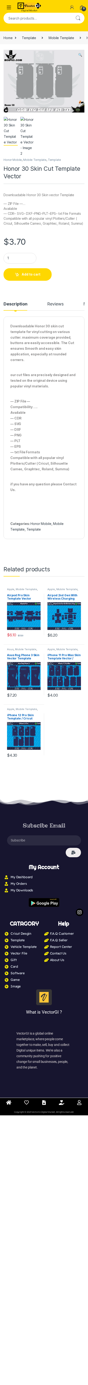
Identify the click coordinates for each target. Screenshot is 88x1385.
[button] (80, 55)
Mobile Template (61, 38)
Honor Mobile (13, 160)
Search (77, 18)
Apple (10, 589)
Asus (10, 649)
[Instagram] (79, 912)
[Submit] (73, 852)
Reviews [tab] (55, 304)
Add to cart (31, 274)
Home (8, 38)
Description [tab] (15, 304)
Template (29, 38)
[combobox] (37, 18)
